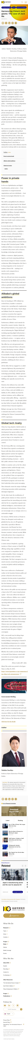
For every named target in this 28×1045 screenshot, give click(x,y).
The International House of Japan (11, 983)
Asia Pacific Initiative (8, 986)
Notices (5, 947)
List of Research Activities (9, 803)
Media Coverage (7, 950)
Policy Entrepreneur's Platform (10, 989)
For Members (6, 975)
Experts (5, 966)
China (14, 7)
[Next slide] (25, 866)
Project (5, 941)
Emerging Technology (6, 7)
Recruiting (5, 969)
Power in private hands (9, 156)
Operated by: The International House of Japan (12, 1025)
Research (6, 928)
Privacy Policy (6, 1020)
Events (5, 953)
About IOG (6, 963)
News (4, 944)
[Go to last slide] (23, 866)
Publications (6, 996)
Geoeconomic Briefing (21, 7)
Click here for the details (8, 721)
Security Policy (6, 1022)
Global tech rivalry (8, 165)
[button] (8, 1013)
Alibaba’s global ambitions (9, 160)
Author (6, 168)
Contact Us (6, 972)
